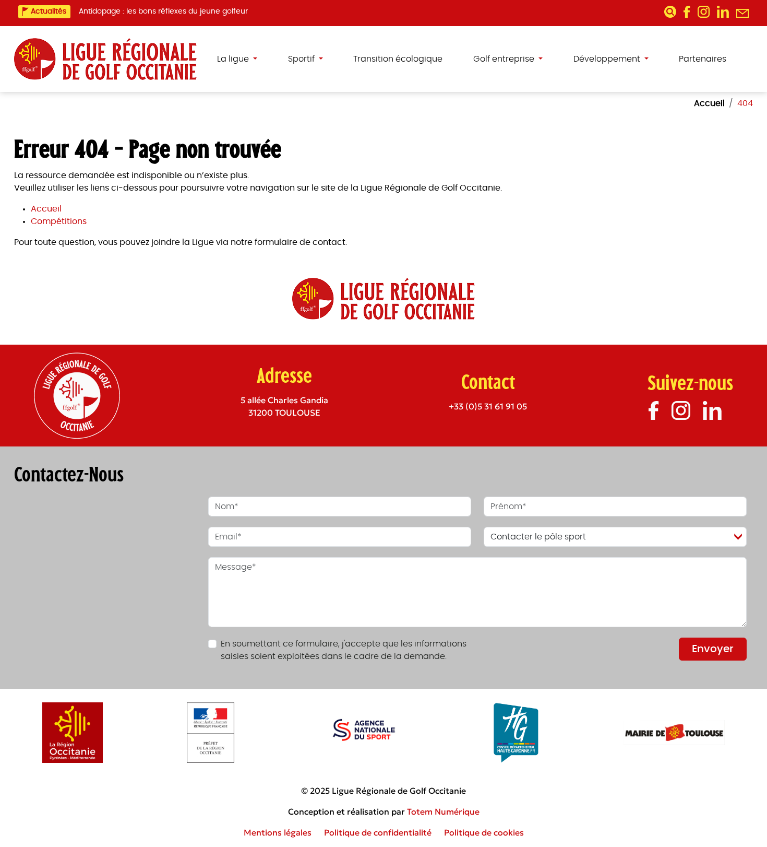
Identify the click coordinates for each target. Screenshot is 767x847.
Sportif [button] (302, 59)
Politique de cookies (484, 832)
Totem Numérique (443, 811)
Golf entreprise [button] (504, 59)
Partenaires (702, 59)
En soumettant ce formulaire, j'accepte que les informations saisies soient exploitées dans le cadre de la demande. (343, 650)
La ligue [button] (234, 59)
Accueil (46, 209)
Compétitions (59, 221)
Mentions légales (277, 832)
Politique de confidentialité (378, 832)
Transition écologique (397, 59)
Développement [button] (607, 59)
